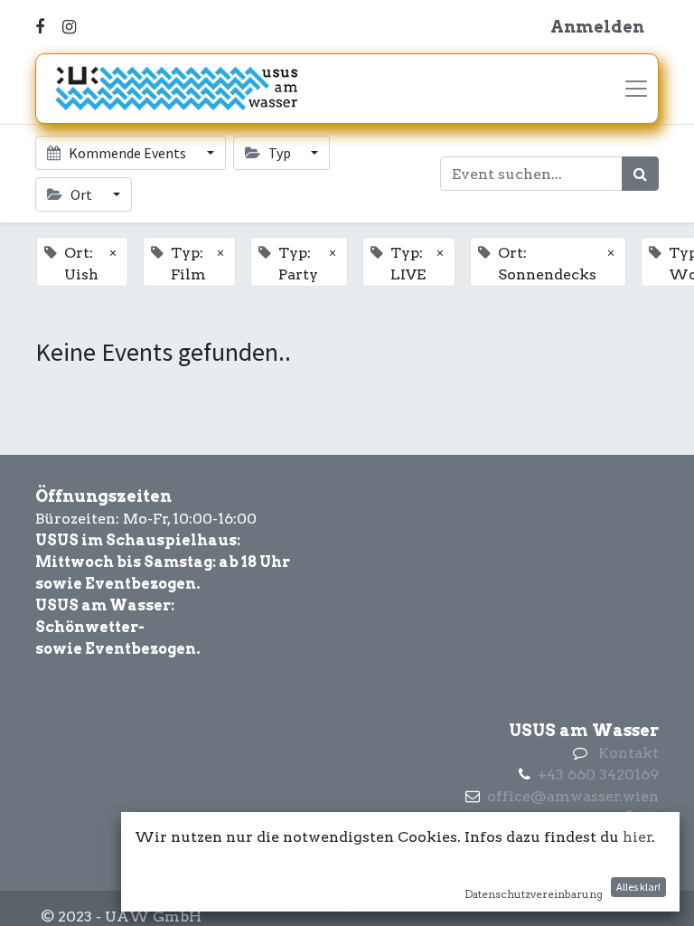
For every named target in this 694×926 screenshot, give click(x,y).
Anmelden (597, 26)
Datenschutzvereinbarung (533, 894)
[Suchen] (640, 173)
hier (637, 837)
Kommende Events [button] (127, 153)
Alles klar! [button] (638, 886)
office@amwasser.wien (573, 796)
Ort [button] (81, 194)
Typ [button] (280, 153)
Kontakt (628, 752)
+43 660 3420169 (598, 774)
